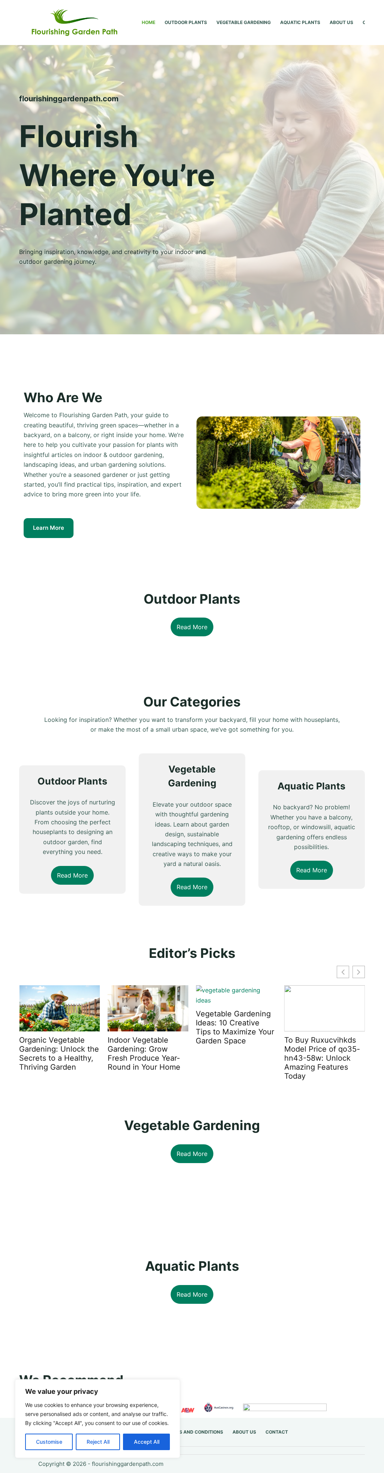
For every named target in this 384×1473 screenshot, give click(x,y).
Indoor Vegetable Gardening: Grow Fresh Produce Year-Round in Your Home (144, 1054)
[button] (358, 972)
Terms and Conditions (194, 1432)
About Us (341, 22)
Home (148, 22)
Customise (49, 1441)
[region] (97, 1418)
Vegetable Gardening (243, 22)
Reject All (98, 1441)
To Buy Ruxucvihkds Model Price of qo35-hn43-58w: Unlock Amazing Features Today (322, 1058)
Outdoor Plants (186, 22)
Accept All (146, 1441)
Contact (277, 1432)
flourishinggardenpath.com (128, 1463)
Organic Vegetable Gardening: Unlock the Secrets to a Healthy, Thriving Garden (59, 1054)
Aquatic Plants (300, 22)
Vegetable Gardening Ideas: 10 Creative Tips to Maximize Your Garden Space (235, 1027)
